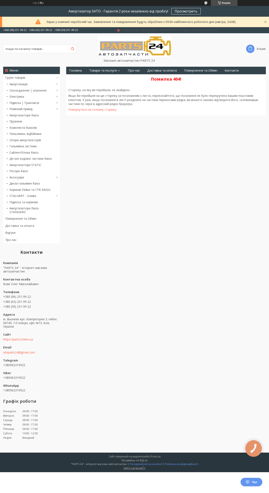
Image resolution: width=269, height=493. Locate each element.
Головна (75, 70)
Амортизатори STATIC (25, 165)
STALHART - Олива (22, 196)
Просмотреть (186, 11)
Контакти (232, 70)
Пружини (15, 121)
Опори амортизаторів (25, 140)
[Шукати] (72, 49)
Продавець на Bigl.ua (134, 460)
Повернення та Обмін (20, 219)
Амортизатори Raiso (24, 115)
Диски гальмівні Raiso (24, 183)
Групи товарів (15, 78)
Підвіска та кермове (23, 202)
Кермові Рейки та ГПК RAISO (29, 190)
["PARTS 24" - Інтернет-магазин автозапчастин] (134, 45)
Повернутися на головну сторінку (92, 110)
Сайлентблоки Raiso (23, 152)
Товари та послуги (103, 70)
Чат (254, 482)
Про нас (11, 240)
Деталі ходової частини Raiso (30, 159)
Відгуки (10, 233)
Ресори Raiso (18, 171)
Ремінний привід (20, 109)
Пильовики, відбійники (25, 134)
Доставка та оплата (19, 226)
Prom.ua (155, 456)
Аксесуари (16, 177)
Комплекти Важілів (23, 128)
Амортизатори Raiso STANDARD (24, 210)
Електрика (16, 96)
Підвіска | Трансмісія (24, 103)
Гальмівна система (23, 146)
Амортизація (18, 84)
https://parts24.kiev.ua (18, 339)
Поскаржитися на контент (146, 464)
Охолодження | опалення (27, 90)
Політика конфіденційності (181, 464)
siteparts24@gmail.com (19, 352)
